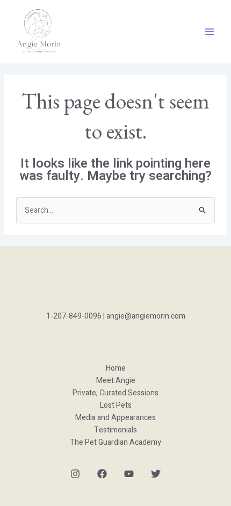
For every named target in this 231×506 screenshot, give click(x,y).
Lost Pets (116, 405)
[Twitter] (156, 474)
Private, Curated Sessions (115, 393)
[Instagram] (75, 474)
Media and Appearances (115, 417)
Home (116, 368)
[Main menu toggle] (209, 31)
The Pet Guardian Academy (115, 442)
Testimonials (115, 430)
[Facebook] (102, 474)
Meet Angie (115, 380)
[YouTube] (129, 474)
